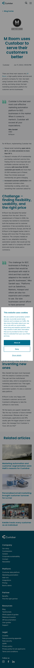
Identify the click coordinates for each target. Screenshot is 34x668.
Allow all (17, 343)
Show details (16, 355)
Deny (17, 349)
